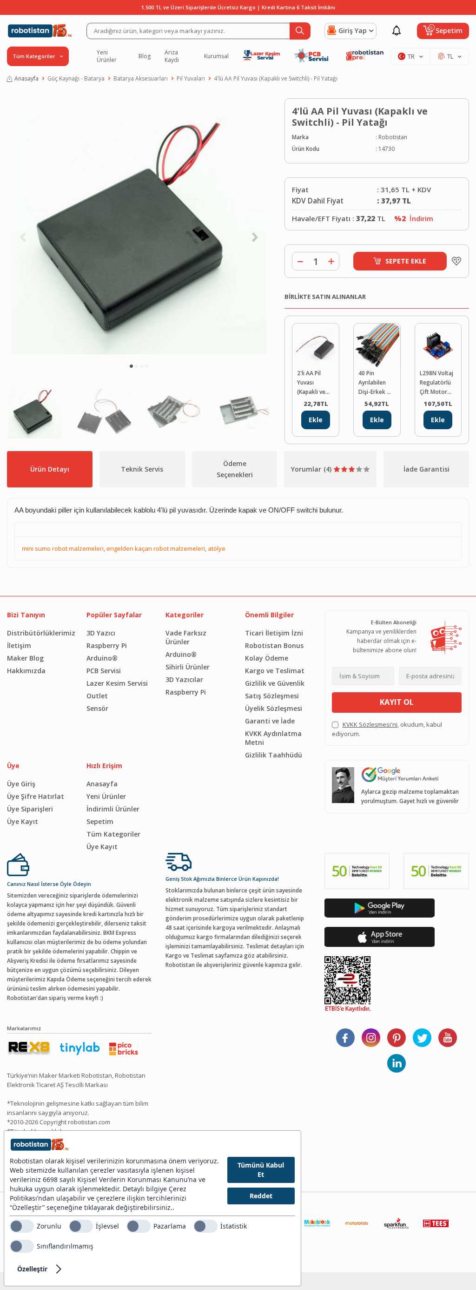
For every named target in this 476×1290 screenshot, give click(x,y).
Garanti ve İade (270, 720)
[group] (139, 226)
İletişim (19, 645)
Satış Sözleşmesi (272, 695)
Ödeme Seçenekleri (235, 469)
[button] (131, 366)
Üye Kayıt (22, 821)
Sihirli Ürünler (187, 666)
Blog (145, 56)
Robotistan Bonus (274, 645)
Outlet (97, 695)
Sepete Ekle (405, 261)
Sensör (97, 708)
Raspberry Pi (106, 645)
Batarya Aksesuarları (140, 78)
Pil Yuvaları (191, 78)
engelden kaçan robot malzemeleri (155, 548)
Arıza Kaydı (172, 56)
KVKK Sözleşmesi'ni (370, 724)
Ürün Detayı (49, 469)
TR (411, 56)
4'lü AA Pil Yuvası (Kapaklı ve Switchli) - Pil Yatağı (275, 78)
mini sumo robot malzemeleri (63, 548)
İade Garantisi (426, 469)
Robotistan (392, 137)
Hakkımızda (26, 670)
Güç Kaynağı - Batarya (76, 78)
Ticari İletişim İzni (274, 632)
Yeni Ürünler (107, 56)
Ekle (316, 419)
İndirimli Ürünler (112, 808)
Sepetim (99, 821)
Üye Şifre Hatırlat (35, 796)
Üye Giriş (21, 783)
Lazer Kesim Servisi (117, 683)
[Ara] (300, 31)
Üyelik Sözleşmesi (273, 708)
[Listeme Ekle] (454, 261)
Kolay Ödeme (266, 658)
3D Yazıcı (100, 632)
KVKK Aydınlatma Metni (273, 738)
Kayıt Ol (397, 702)
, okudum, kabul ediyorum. (387, 729)
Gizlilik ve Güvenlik (274, 683)
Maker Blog (25, 658)
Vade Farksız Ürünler (185, 637)
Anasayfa (26, 78)
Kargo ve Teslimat (274, 670)
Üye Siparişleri (30, 808)
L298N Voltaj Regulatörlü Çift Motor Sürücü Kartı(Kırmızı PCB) (436, 383)
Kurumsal (216, 56)
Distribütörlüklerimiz (40, 632)
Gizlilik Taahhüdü (273, 754)
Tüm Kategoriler (113, 834)
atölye (216, 548)
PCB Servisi (103, 670)
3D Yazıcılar (184, 679)
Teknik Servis (142, 469)
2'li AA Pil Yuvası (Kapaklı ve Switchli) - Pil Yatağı (314, 383)
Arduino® (102, 658)
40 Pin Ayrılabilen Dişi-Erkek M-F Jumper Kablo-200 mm (376, 383)
